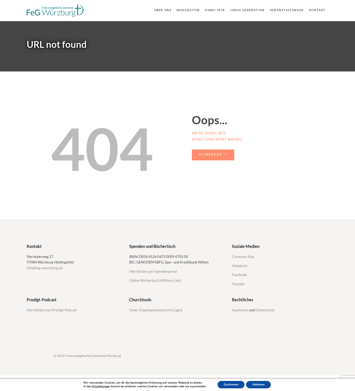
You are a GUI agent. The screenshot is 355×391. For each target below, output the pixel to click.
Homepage (210, 154)
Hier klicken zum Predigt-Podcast (52, 310)
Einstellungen (101, 386)
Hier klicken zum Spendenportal (153, 271)
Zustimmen (231, 384)
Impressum (240, 310)
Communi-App (243, 256)
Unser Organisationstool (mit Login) (155, 310)
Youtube (238, 284)
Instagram (240, 265)
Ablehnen (258, 384)
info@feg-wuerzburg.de (45, 268)
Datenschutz (265, 310)
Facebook (239, 275)
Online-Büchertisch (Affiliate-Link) (155, 280)
